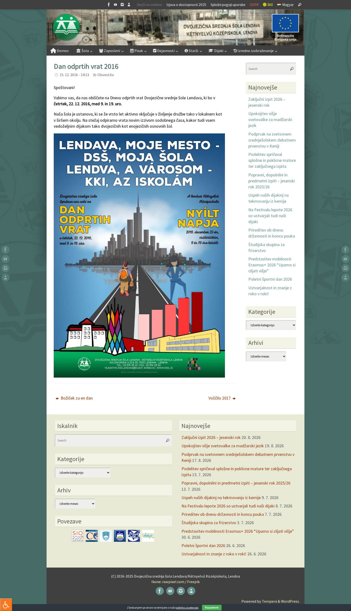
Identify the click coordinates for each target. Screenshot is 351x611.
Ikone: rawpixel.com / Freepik (175, 581)
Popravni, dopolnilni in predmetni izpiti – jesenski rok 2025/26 (271, 181)
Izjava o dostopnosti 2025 (186, 4)
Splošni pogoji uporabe (228, 4)
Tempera (269, 601)
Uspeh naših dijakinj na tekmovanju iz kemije (221, 497)
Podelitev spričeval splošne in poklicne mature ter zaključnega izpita (272, 160)
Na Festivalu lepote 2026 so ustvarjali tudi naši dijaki (270, 215)
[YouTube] (115, 4)
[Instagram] (122, 4)
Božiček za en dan (76, 398)
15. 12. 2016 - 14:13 (74, 74)
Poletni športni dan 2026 (270, 279)
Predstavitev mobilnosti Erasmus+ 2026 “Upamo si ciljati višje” (272, 265)
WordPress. (290, 601)
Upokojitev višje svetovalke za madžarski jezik (270, 119)
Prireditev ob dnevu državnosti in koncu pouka (222, 514)
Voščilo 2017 (220, 398)
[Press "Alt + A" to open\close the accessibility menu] (6, 604)
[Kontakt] (129, 4)
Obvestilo (105, 74)
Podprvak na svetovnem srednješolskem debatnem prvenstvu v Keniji (272, 140)
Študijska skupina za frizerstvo (208, 522)
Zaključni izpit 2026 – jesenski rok (211, 437)
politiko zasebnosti (187, 607)
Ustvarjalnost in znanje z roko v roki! (213, 554)
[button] (175, 27)
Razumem (212, 607)
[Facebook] (109, 4)
